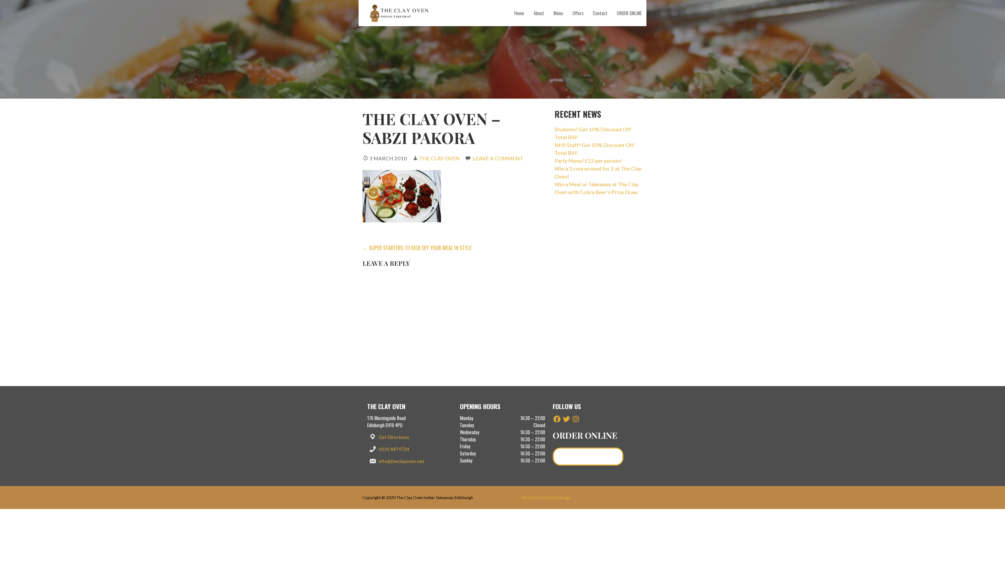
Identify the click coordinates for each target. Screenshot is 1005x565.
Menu (558, 13)
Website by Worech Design (546, 497)
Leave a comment (498, 158)
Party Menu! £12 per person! (588, 160)
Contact (600, 13)
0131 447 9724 (394, 449)
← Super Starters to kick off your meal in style (417, 248)
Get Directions (394, 437)
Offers (577, 13)
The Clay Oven (439, 158)
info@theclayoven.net (401, 461)
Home (519, 13)
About (539, 13)
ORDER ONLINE (629, 13)
